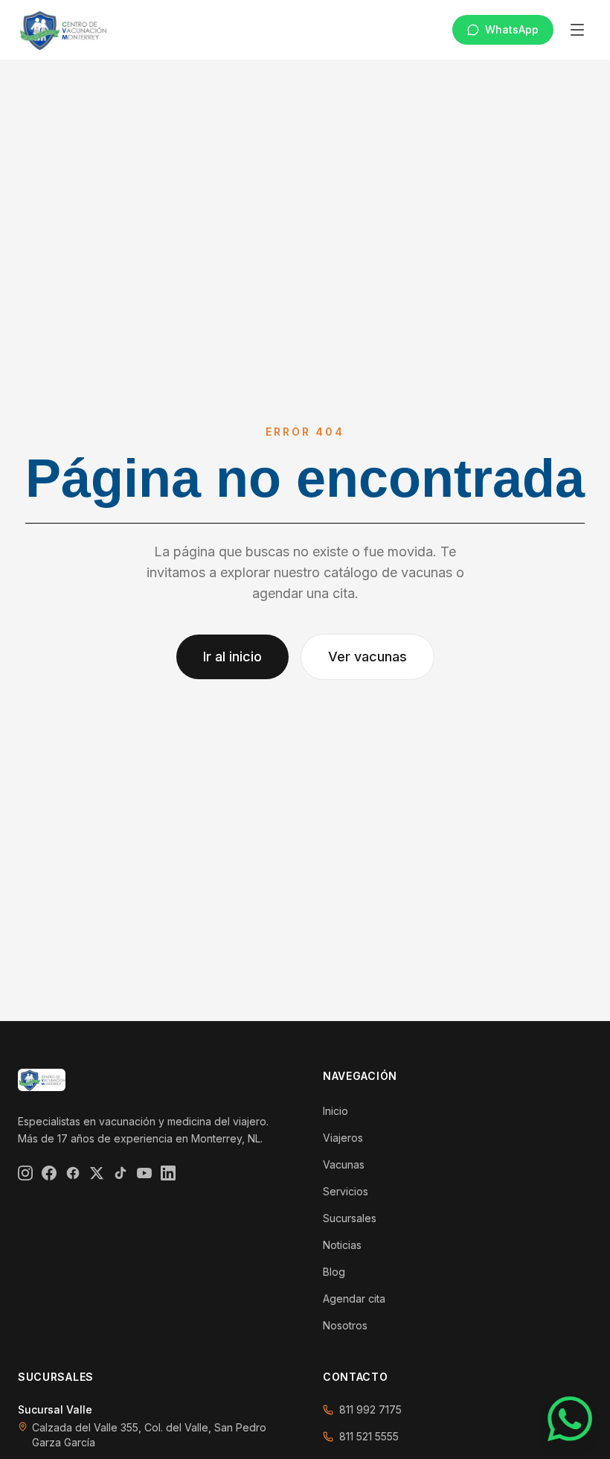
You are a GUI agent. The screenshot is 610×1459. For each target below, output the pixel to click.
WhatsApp (512, 29)
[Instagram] (25, 1173)
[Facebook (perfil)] (72, 1173)
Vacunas (344, 1164)
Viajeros (343, 1137)
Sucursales (349, 1218)
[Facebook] (49, 1173)
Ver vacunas (367, 656)
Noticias (342, 1245)
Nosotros (345, 1325)
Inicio (335, 1110)
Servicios (345, 1191)
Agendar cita (354, 1298)
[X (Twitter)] (96, 1173)
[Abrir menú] (577, 30)
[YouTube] (144, 1173)
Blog (334, 1271)
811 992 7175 (370, 1409)
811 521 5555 (369, 1436)
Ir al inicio (232, 656)
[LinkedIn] (168, 1173)
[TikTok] (120, 1173)
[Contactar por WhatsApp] (570, 1419)
